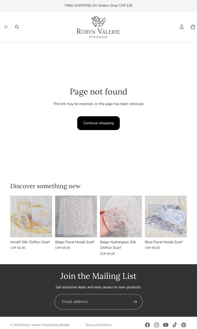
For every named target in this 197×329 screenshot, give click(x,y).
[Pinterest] (184, 325)
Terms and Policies (99, 325)
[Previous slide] (16, 216)
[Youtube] (166, 325)
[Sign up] (135, 301)
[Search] (17, 27)
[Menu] (6, 27)
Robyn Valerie (31, 325)
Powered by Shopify (56, 325)
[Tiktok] (175, 325)
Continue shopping (98, 123)
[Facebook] (147, 325)
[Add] (44, 229)
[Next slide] (46, 216)
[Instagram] (156, 325)
